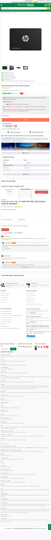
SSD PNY (28, 512)
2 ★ (19, 195)
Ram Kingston (44, 489)
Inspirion (13, 372)
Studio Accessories (19, 459)
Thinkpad (10, 396)
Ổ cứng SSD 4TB (37, 510)
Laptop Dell (32, 356)
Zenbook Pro (19, 376)
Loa (38, 10)
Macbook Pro (8, 400)
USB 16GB (35, 427)
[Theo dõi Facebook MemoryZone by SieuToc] (36, 347)
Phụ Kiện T (22, 439)
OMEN (28, 381)
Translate (48, 0)
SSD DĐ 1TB (32, 505)
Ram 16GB (11, 489)
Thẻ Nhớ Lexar (30, 385)
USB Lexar (13, 427)
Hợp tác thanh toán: (9, 328)
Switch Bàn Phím (34, 436)
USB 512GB (11, 428)
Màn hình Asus (3, 486)
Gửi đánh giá (5, 229)
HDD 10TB (32, 519)
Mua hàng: (6, 311)
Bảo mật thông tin (4, 299)
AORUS (12, 369)
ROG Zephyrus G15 (33, 376)
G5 (4, 369)
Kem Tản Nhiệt (34, 495)
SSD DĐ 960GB (27, 505)
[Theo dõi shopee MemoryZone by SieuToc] (41, 347)
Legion (23, 396)
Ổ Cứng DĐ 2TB (28, 500)
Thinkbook (6, 396)
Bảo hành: (6, 313)
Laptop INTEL (43, 356)
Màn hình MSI (37, 486)
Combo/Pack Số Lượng (31, 388)
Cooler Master (16, 447)
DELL (3, 411)
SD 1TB (5, 388)
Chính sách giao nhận (30, 293)
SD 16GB (29, 387)
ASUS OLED (17, 10)
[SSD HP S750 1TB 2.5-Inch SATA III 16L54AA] (25, 39)
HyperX (11, 432)
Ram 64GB (20, 489)
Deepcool (9, 474)
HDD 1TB (7, 519)
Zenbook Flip (14, 376)
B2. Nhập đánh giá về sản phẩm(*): (8, 209)
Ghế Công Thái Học (40, 447)
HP (8, 90)
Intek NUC (2, 415)
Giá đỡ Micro (17, 451)
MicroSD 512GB (19, 387)
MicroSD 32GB (42, 385)
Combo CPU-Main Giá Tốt (18, 423)
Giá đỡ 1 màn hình (4, 451)
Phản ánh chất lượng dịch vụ (6, 321)
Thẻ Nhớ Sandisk (4, 385)
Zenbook (4, 376)
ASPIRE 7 (14, 365)
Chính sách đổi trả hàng (30, 295)
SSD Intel (6, 512)
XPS (27, 372)
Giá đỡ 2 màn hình (11, 451)
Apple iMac (11, 419)
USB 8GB (31, 427)
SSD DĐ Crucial (3, 504)
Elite (15, 381)
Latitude (10, 372)
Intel (1, 463)
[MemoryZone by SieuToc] (25, 5)
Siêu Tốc (44, 528)
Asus (22, 474)
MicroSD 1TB (24, 387)
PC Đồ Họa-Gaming (10, 423)
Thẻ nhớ (32, 10)
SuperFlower (18, 478)
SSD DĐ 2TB (38, 505)
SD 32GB (33, 387)
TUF (1, 376)
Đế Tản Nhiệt (12, 407)
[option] (25, 39)
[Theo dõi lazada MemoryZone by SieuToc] (39, 347)
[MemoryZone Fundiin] (25, 2)
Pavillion (9, 381)
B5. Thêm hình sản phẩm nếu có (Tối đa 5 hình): (14, 225)
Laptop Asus (27, 356)
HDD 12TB (36, 519)
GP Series (26, 392)
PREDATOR (21, 365)
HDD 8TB (27, 519)
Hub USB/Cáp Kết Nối (18, 495)
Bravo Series (13, 392)
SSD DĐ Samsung (10, 504)
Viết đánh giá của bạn (41, 192)
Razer (5, 432)
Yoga (13, 396)
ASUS (6, 415)
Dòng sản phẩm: (5, 115)
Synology (2, 516)
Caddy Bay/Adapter (4, 495)
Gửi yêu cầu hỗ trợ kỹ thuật (6, 317)
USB (36, 10)
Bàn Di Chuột (23, 432)
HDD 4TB (19, 519)
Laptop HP (17, 356)
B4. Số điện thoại (21, 219)
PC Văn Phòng (3, 423)
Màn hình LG (32, 486)
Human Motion (30, 451)
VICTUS (12, 381)
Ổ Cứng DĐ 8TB (47, 500)
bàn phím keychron (4, 10)
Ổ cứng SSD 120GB (4, 509)
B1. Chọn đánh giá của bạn (7, 206)
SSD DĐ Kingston (29, 504)
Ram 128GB (24, 489)
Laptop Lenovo (37, 356)
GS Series (34, 392)
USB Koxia (18, 427)
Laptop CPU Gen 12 (14, 361)
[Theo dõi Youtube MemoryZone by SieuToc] (47, 347)
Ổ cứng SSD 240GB (19, 509)
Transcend (8, 500)
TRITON (25, 365)
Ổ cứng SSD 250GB (27, 509)
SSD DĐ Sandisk (22, 504)
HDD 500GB (3, 519)
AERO (9, 369)
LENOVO (6, 411)
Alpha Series (3, 392)
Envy (6, 381)
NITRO (17, 365)
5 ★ (19, 189)
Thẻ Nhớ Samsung (10, 385)
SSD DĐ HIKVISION (36, 504)
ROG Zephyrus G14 (25, 376)
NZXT (35, 474)
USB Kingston (8, 427)
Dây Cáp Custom (41, 436)
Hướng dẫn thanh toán (30, 299)
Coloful (10, 470)
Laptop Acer (22, 356)
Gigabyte (10, 466)
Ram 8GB (6, 489)
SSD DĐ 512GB (20, 505)
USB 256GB (6, 428)
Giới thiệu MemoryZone (5, 293)
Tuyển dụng (3, 301)
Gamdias (32, 474)
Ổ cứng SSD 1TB (24, 510)
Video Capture (3, 459)
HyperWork (21, 447)
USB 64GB (44, 427)
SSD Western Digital (22, 512)
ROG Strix (9, 378)
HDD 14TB (41, 519)
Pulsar (15, 432)
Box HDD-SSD (10, 495)
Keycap (29, 436)
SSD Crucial (10, 512)
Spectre (18, 381)
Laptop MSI (7, 356)
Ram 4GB (2, 489)
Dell (20, 432)
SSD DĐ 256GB (8, 505)
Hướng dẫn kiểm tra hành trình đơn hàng (34, 304)
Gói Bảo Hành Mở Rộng (5, 407)
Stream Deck (8, 459)
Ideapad (2, 396)
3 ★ (19, 193)
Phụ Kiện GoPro (40, 495)
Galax (29, 474)
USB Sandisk (3, 427)
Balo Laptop (17, 407)
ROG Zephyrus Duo (41, 376)
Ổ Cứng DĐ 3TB (34, 500)
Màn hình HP (15, 486)
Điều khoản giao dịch (5, 297)
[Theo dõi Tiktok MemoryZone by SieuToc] (36, 349)
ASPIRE (10, 365)
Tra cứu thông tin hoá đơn (6, 319)
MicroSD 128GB (6, 387)
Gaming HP (32, 381)
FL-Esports (19, 436)
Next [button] (48, 39)
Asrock (12, 415)
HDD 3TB (15, 519)
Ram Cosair (29, 489)
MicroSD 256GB (12, 387)
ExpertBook (17, 378)
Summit (45, 392)
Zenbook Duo (9, 376)
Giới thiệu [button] (3, 290)
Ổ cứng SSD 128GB (11, 509)
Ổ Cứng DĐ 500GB (14, 500)
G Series (20, 372)
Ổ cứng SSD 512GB (9, 510)
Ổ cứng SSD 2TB (31, 510)
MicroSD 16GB (36, 385)
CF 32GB (12, 388)
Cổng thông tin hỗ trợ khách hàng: (11, 315)
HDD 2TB (11, 519)
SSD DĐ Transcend (44, 504)
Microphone (14, 459)
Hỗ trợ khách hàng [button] (6, 308)
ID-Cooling (15, 482)
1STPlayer (15, 474)
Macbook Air (3, 400)
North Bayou (36, 451)
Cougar (25, 447)
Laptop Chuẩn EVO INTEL (5, 361)
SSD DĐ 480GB (14, 505)
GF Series (17, 392)
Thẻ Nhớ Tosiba (17, 385)
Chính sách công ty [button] (31, 290)
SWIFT (2, 365)
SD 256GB (46, 387)
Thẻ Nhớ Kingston (24, 385)
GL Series (22, 392)
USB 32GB (40, 427)
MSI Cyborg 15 (11, 10)
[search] (48, 8)
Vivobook (13, 378)
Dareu (23, 436)
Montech (25, 474)
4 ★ (19, 191)
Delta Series (8, 392)
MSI (10, 415)
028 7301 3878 (10, 128)
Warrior (2, 447)
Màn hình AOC (26, 486)
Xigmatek (5, 474)
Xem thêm (26, 153)
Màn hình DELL (9, 486)
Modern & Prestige (40, 392)
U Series (2, 369)
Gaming (6, 372)
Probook (24, 381)
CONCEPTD (6, 365)
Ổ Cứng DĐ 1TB (21, 500)
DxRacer (11, 447)
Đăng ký (13, 349)
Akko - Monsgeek (4, 436)
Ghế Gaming (46, 447)
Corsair (8, 432)
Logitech (2, 432)
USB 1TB (15, 428)
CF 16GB (8, 388)
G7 (6, 369)
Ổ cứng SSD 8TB (44, 510)
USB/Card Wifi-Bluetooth (26, 495)
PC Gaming (22, 10)
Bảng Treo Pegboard (23, 451)
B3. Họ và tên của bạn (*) (6, 219)
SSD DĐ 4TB (43, 505)
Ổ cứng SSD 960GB (16, 510)
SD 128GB (41, 387)
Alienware (24, 372)
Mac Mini (16, 415)
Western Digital (3, 500)
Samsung (15, 439)
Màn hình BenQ (20, 486)
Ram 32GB (15, 489)
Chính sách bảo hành (30, 297)
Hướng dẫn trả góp (29, 301)
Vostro (17, 372)
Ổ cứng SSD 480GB (42, 509)
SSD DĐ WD (16, 504)
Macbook (2, 356)
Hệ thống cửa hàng (4, 295)
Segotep (19, 474)
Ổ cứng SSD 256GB (34, 509)
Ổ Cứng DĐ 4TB (40, 500)
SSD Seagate (15, 512)
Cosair (2, 474)
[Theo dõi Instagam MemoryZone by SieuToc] (44, 347)
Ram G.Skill (39, 489)
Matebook (2, 403)
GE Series (30, 392)
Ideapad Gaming (18, 396)
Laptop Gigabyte (12, 356)
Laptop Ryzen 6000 (21, 361)
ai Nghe (25, 439)
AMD (4, 463)
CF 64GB (16, 388)
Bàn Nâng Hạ (33, 447)
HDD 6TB (23, 519)
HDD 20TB (45, 519)
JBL (18, 439)
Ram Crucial (34, 489)
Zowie (18, 432)
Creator (48, 392)
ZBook (21, 381)
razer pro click (27, 10)
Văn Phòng (3, 372)
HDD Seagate (9, 521)
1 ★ (19, 197)
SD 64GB (37, 387)
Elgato (8, 455)
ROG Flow (4, 378)
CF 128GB (21, 388)
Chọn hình (25, 225)
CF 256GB (25, 388)
